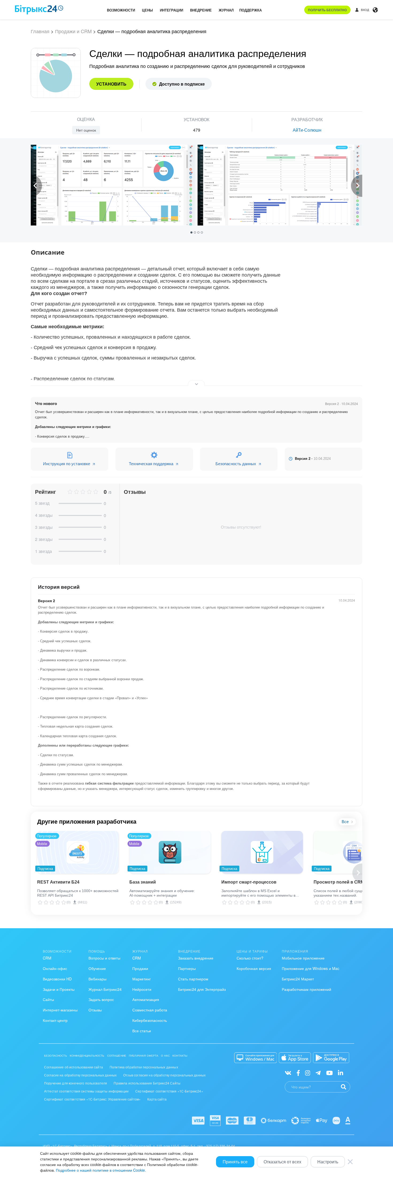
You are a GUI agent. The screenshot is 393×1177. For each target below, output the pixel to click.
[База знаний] (170, 852)
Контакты (179, 1055)
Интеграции (171, 10)
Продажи (140, 968)
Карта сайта (157, 1099)
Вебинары (97, 978)
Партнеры (187, 968)
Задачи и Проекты (59, 989)
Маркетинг (141, 978)
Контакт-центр (55, 1020)
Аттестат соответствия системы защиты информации (86, 1091)
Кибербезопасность (149, 1020)
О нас (165, 1055)
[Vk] (288, 1072)
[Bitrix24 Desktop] (255, 1057)
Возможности (121, 10)
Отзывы (95, 1009)
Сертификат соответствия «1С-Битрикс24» (169, 1091)
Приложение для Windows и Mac (310, 968)
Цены (147, 10)
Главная (40, 31)
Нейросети (141, 989)
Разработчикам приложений (306, 989)
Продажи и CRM (73, 31)
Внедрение (201, 10)
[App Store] (295, 1057)
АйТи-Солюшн (307, 130)
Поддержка (250, 10)
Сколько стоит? (250, 958)
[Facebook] (298, 1072)
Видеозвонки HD (57, 978)
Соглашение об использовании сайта (73, 1067)
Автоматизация (145, 999)
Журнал (226, 10)
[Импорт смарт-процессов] (262, 852)
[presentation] (36, 186)
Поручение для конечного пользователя (75, 1083)
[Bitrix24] (39, 9)
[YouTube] (329, 1072)
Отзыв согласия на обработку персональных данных (164, 1075)
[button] (192, 232)
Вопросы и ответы (104, 958)
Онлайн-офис (55, 968)
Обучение (97, 968)
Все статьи (141, 1030)
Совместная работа (149, 1009)
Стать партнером (193, 978)
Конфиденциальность (87, 1055)
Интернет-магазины (60, 1009)
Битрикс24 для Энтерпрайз (202, 989)
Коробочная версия (254, 968)
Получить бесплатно (327, 9)
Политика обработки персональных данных (144, 1067)
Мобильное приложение (303, 958)
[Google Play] (331, 1057)
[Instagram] (307, 1072)
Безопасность (55, 1055)
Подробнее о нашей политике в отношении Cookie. (101, 1170)
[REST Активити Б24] (78, 852)
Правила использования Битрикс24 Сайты (147, 1083)
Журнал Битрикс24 (105, 989)
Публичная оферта (143, 1055)
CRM (47, 958)
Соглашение (116, 1055)
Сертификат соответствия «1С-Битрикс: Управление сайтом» (92, 1099)
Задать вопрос (101, 999)
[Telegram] (318, 1072)
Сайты (48, 999)
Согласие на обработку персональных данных (80, 1075)
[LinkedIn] (340, 1072)
